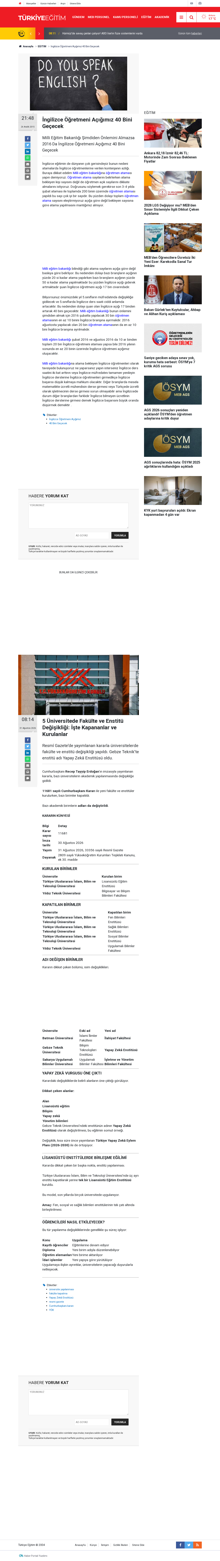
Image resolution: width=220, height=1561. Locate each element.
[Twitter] (27, 145)
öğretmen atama (117, 173)
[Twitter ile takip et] (189, 1545)
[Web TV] (192, 3)
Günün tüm (190, 33)
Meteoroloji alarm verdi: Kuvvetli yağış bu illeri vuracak (94, 33)
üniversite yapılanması (61, 1289)
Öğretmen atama (79, 177)
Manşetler (31, 3)
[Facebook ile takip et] (180, 1545)
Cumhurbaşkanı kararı (61, 1305)
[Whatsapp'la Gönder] (27, 158)
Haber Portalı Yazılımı (35, 1555)
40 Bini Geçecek (58, 423)
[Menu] (181, 17)
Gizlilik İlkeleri (120, 1545)
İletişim (105, 1545)
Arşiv (62, 3)
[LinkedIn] (27, 151)
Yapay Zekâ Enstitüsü (61, 1297)
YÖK (51, 1310)
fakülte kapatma (58, 1293)
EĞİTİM (146, 17)
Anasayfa (80, 1545)
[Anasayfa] (20, 3)
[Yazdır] (27, 170)
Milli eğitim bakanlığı (87, 173)
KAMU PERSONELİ (125, 17)
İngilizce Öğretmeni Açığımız (65, 419)
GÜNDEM (78, 17)
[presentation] (30, 33)
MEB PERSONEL (99, 17)
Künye (93, 1545)
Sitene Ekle (75, 3)
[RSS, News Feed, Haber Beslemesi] (197, 1545)
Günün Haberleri (48, 3)
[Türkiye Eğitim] (41, 17)
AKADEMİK (162, 17)
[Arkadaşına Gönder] (27, 164)
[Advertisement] (90, 237)
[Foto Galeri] (200, 3)
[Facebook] (27, 139)
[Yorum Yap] (27, 177)
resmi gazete (56, 1301)
